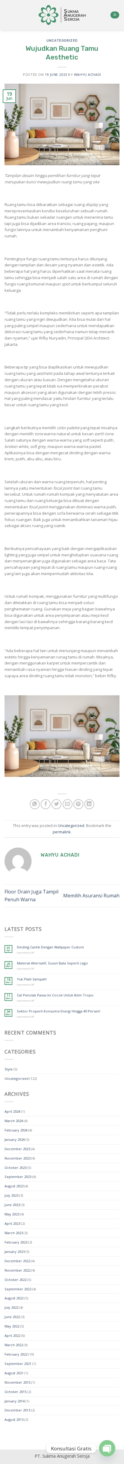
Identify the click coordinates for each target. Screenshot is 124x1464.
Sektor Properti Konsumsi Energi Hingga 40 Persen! (58, 1011)
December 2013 (17, 1410)
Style (9, 1069)
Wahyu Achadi (87, 74)
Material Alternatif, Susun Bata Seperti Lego (52, 963)
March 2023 (14, 1233)
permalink (62, 832)
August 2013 (14, 1419)
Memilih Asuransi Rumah (91, 895)
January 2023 (15, 1251)
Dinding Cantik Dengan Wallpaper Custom (50, 947)
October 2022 (15, 1279)
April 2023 (12, 1223)
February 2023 (16, 1242)
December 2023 (17, 1149)
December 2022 (17, 1261)
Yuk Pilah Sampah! (32, 979)
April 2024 (12, 1111)
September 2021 (18, 1363)
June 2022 (12, 1316)
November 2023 (17, 1158)
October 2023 (15, 1167)
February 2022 (16, 1354)
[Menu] (114, 15)
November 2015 (17, 1382)
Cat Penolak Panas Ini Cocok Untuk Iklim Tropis (55, 995)
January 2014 (15, 1401)
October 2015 (15, 1391)
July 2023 (11, 1195)
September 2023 (18, 1176)
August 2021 (14, 1373)
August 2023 (14, 1186)
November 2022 (17, 1270)
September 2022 (18, 1289)
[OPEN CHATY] (107, 1448)
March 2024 (14, 1120)
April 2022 (12, 1335)
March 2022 (14, 1345)
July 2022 (11, 1307)
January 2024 (15, 1139)
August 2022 (14, 1298)
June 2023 (12, 1204)
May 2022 (12, 1326)
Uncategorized (61, 41)
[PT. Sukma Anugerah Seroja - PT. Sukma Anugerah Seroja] (62, 15)
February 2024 (16, 1130)
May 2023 (12, 1214)
